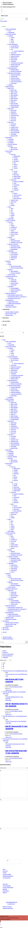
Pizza (15, 495)
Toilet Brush (14, 565)
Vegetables (11, 345)
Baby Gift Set (14, 411)
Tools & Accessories (16, 394)
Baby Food (13, 409)
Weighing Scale (9, 617)
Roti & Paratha (17, 511)
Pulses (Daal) (14, 545)
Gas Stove (13, 365)
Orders (4, 872)
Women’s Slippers (15, 585)
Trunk (12, 355)
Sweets (13, 517)
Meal (12, 504)
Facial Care (14, 426)
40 (3, 666)
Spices (12, 548)
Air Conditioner (15, 358)
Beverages (11, 531)
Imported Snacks (15, 553)
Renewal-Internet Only (14, 611)
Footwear (8, 573)
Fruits (9, 343)
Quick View (24, 671)
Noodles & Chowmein (16, 555)
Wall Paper (14, 395)
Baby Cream (14, 404)
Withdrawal (6, 891)
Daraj (12, 353)
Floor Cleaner (14, 567)
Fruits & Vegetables (10, 341)
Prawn (15, 478)
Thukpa (16, 500)
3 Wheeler (11, 453)
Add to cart (8, 690)
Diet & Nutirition (15, 443)
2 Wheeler (11, 451)
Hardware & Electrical (11, 589)
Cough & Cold (14, 440)
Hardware (10, 599)
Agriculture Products (10, 619)
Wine (12, 529)
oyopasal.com (11, 904)
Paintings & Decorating (14, 385)
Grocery (10, 534)
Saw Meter (14, 597)
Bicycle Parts (14, 462)
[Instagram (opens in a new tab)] (3, 11)
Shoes (9, 577)
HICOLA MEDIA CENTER (16, 687)
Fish (15, 475)
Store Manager (7, 886)
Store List (5, 871)
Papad (15, 485)
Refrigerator (14, 370)
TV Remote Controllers (17, 375)
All (3, 668)
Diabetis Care (14, 441)
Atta (12, 536)
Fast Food (13, 492)
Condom (13, 438)
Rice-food (16, 487)
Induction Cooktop (16, 367)
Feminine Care (15, 428)
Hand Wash (14, 570)
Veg (12, 482)
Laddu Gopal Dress (13, 614)
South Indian (17, 490)
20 (3, 664)
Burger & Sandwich (19, 494)
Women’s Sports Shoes (17, 580)
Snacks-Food (14, 512)
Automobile (8, 450)
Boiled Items (17, 468)
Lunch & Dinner (18, 507)
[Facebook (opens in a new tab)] (3, 10)
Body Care (11, 421)
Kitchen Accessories (16, 384)
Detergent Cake (15, 558)
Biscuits (13, 551)
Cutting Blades (15, 600)
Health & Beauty (9, 399)
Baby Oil (13, 414)
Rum (12, 524)
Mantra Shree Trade (10, 624)
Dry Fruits (13, 541)
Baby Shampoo (15, 417)
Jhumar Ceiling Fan (19, 363)
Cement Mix (14, 389)
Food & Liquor (9, 463)
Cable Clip (13, 592)
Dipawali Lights (15, 382)
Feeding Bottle (15, 419)
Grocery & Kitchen (10, 533)
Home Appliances (13, 357)
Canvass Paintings (15, 387)
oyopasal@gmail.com (11, 902)
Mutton (15, 477)
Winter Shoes (11, 587)
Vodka (12, 526)
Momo (15, 499)
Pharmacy (11, 434)
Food (9, 465)
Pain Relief (13, 446)
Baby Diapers (14, 407)
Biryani (15, 506)
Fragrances (14, 568)
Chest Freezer (14, 360)
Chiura (12, 538)
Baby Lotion (14, 412)
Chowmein (16, 497)
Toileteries (11, 563)
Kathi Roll (16, 502)
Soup (12, 516)
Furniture (10, 348)
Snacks (10, 550)
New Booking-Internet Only (15, 607)
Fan (12, 362)
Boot (9, 575)
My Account (6, 629)
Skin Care (13, 433)
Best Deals (5, 628)
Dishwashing (14, 561)
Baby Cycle (14, 406)
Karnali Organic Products (12, 622)
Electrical (10, 590)
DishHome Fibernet (10, 606)
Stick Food (13, 514)
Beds (12, 351)
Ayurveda (13, 436)
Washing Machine (15, 377)
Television (13, 373)
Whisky (13, 528)
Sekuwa (16, 480)
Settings (5, 889)
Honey (12, 543)
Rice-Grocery (14, 546)
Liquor (9, 519)
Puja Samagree (9, 612)
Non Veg (13, 467)
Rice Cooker (14, 372)
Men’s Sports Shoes (16, 578)
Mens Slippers (14, 583)
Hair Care (13, 429)
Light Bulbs (13, 594)
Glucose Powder (15, 445)
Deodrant (13, 424)
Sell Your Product (7, 2)
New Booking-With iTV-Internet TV (17, 609)
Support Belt (14, 448)
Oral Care (13, 431)
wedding (10, 397)
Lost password (6, 878)
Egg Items (16, 473)
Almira (12, 350)
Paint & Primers (15, 390)
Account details (7, 874)
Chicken (16, 472)
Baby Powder (14, 416)
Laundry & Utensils (13, 556)
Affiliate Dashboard (8, 4)
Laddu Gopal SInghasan (14, 616)
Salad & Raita (17, 489)
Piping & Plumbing (15, 602)
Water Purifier (14, 379)
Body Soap (13, 423)
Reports (5, 892)
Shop (4, 340)
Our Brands (6, 621)
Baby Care (11, 401)
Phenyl (12, 572)
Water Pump (14, 604)
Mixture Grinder (15, 368)
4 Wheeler (11, 455)
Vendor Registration (8, 887)
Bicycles (10, 458)
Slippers (10, 582)
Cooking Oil (14, 539)
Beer (12, 521)
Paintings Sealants (16, 392)
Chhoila (16, 470)
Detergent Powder (16, 560)
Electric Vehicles (12, 456)
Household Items (12, 380)
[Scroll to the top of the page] (0, 914)
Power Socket (14, 595)
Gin (12, 523)
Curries (15, 484)
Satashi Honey (9, 626)
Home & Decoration (10, 346)
